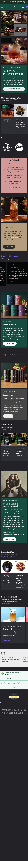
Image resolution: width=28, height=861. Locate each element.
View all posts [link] (5, 603)
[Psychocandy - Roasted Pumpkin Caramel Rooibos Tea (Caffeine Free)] (20, 566)
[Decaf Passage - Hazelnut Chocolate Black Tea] (20, 439)
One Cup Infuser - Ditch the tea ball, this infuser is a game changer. (20, 123)
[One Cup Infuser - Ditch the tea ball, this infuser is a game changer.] (20, 110)
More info (14, 687)
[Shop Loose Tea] (7, 17)
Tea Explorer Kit (7, 119)
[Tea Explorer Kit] (7, 110)
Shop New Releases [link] (6, 429)
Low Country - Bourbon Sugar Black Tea (7, 577)
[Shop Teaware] (20, 30)
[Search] (23, 7)
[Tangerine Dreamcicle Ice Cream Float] (13, 614)
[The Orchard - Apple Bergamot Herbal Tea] (7, 439)
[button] (14, 89)
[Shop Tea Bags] (20, 17)
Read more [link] (6, 640)
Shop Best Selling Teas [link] (7, 557)
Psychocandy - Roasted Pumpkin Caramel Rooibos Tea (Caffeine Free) (20, 580)
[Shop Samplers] (7, 30)
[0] (25, 7)
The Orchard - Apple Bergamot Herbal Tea (7, 451)
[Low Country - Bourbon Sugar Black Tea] (7, 566)
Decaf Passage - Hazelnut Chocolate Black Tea (20, 451)
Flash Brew (14, 237)
